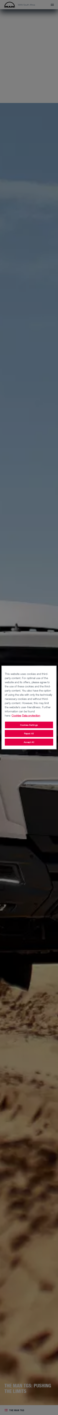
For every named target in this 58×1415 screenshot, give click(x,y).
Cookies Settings (29, 725)
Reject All (29, 733)
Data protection (31, 715)
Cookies (16, 715)
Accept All (29, 742)
